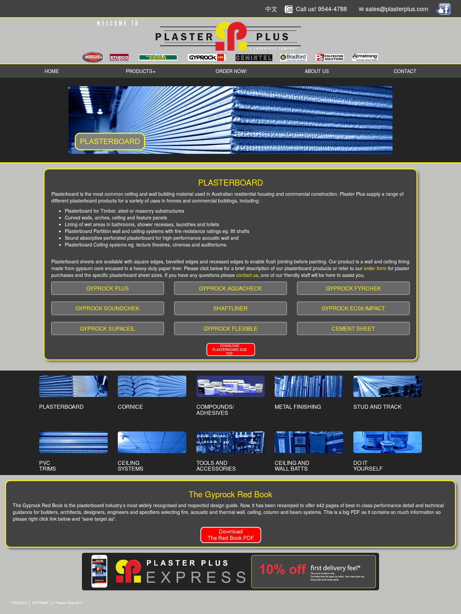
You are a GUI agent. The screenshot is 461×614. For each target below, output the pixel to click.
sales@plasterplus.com (396, 8)
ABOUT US (317, 71)
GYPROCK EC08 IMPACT (353, 308)
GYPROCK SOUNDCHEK (107, 308)
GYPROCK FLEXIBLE (230, 328)
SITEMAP (40, 602)
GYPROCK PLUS (107, 288)
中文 (271, 8)
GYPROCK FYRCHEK (353, 288)
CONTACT (405, 71)
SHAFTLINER (230, 308)
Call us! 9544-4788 (321, 8)
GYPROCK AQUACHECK (230, 288)
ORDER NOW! (231, 71)
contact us (247, 274)
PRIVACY (19, 602)
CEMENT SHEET (353, 328)
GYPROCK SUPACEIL (107, 328)
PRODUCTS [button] (139, 71)
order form (375, 268)
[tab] (108, 288)
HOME (52, 71)
